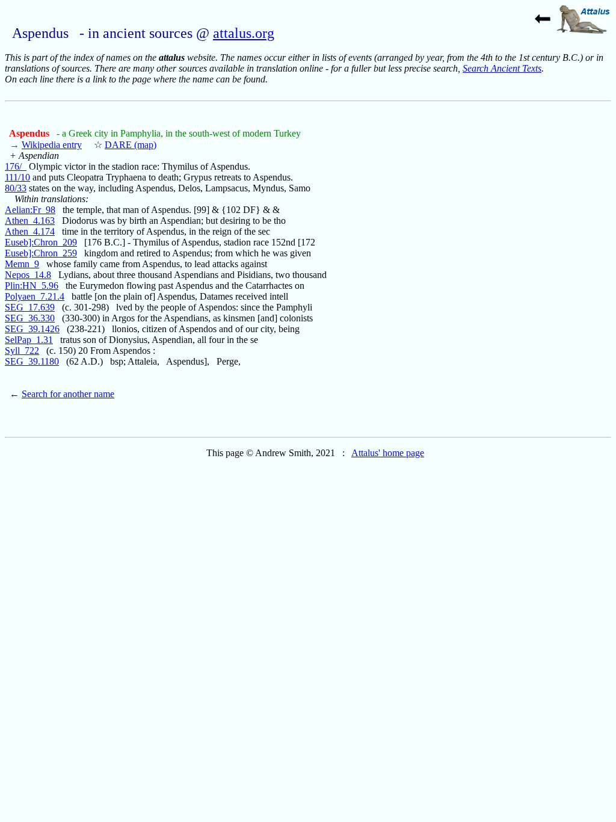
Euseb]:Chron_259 (41, 253)
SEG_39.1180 (32, 361)
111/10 (17, 177)
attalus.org (243, 33)
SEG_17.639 (30, 307)
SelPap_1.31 (29, 340)
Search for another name (68, 394)
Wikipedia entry (52, 145)
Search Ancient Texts (502, 68)
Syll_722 (22, 350)
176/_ (15, 166)
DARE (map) (130, 145)
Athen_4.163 (30, 220)
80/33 (15, 188)
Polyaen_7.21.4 (34, 296)
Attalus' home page (387, 453)
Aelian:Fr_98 (30, 210)
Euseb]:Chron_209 (41, 242)
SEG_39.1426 (32, 329)
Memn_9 (22, 264)
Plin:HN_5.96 (31, 285)
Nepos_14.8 (28, 275)
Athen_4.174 (30, 231)
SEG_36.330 (30, 318)
